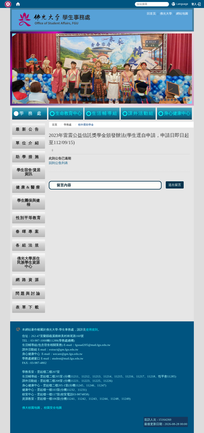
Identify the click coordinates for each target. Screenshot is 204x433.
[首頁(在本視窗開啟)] (18, 4)
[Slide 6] (78, 99)
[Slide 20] (125, 99)
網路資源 (28, 280)
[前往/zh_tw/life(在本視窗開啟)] (89, 113)
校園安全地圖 (53, 407)
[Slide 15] (108, 99)
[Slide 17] (115, 99)
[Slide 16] (111, 99)
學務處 (68, 124)
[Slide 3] (68, 99)
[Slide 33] (168, 99)
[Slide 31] (162, 99)
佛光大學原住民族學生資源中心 (28, 262)
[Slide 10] (91, 99)
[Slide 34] (172, 99)
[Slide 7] (81, 99)
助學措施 (28, 157)
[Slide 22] (131, 99)
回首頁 (151, 13)
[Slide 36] (178, 99)
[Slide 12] (98, 99)
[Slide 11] (95, 99)
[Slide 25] (141, 99)
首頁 (54, 124)
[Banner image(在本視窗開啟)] (102, 68)
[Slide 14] (105, 99)
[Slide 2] (65, 99)
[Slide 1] (61, 99)
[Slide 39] (188, 99)
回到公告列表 (58, 163)
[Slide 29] (155, 99)
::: (8, 125)
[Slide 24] (138, 99)
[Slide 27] (148, 99)
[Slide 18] (118, 99)
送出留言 (174, 185)
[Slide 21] (128, 99)
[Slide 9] (88, 99)
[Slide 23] (135, 99)
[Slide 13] (101, 99)
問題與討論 (28, 293)
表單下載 (28, 307)
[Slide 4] (71, 99)
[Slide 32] (165, 99)
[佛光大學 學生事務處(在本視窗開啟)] (63, 19)
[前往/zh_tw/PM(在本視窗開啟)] (161, 113)
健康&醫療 (28, 187)
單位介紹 (28, 143)
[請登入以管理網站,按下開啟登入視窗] (8, 4)
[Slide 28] (151, 99)
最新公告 (28, 129)
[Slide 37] (181, 99)
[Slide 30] (158, 99)
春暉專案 (28, 231)
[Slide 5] (75, 99)
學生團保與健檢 (28, 202)
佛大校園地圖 (31, 407)
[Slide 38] (185, 99)
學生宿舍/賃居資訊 (28, 172)
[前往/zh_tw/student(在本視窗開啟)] (16, 113)
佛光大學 (166, 13)
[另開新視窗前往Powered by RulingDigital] (19, 329)
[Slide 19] (121, 99)
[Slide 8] (84, 99)
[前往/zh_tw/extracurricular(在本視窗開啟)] (125, 113)
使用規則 (92, 329)
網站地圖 (182, 13)
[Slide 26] (145, 99)
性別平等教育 (28, 218)
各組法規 (28, 245)
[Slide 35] (175, 99)
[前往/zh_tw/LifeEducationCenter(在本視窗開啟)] (52, 113)
